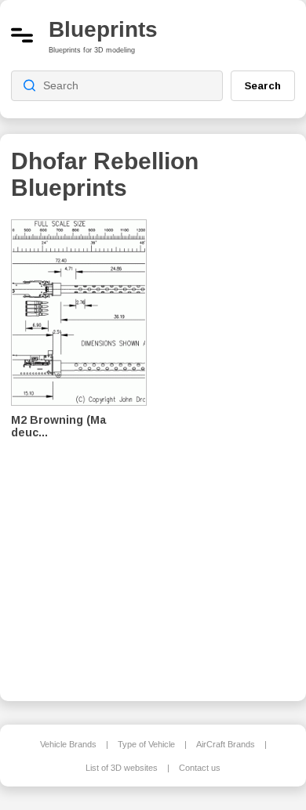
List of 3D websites (122, 767)
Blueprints (103, 29)
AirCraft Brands (225, 744)
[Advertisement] (232, 450)
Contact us (199, 767)
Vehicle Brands (68, 744)
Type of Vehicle (146, 744)
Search (263, 85)
